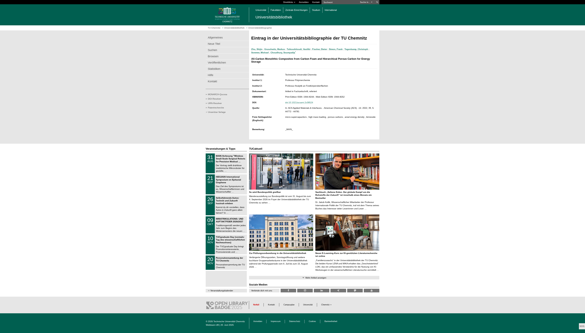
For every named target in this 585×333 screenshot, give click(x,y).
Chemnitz (325, 305)
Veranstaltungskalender (221, 290)
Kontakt (316, 2)
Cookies (312, 321)
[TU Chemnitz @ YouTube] (371, 290)
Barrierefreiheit (330, 321)
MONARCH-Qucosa (217, 94)
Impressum (276, 321)
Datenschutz (294, 321)
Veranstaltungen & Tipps (220, 148)
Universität (308, 305)
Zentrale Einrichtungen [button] (296, 10)
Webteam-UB (212, 325)
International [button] (331, 10)
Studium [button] (316, 10)
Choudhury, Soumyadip (283, 52)
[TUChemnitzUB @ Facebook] (288, 290)
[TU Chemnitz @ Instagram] (305, 290)
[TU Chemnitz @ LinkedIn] (321, 290)
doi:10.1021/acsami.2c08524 (299, 102)
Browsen (213, 56)
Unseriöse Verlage (217, 112)
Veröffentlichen (217, 62)
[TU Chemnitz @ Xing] (338, 290)
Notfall (256, 305)
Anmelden (304, 2)
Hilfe (210, 75)
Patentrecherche (216, 107)
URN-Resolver (215, 103)
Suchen (212, 50)
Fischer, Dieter (319, 49)
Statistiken (214, 68)
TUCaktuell (255, 148)
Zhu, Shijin (256, 49)
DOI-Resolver (214, 99)
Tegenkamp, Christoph (356, 49)
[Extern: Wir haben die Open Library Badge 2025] (227, 306)
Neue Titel (214, 43)
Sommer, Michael (260, 52)
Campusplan (289, 305)
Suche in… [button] (365, 2)
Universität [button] (260, 10)
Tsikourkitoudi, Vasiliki (298, 49)
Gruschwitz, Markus (274, 49)
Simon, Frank (336, 49)
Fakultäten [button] (276, 10)
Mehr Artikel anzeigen (315, 278)
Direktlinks (288, 2)
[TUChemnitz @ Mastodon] (355, 290)
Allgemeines (215, 37)
